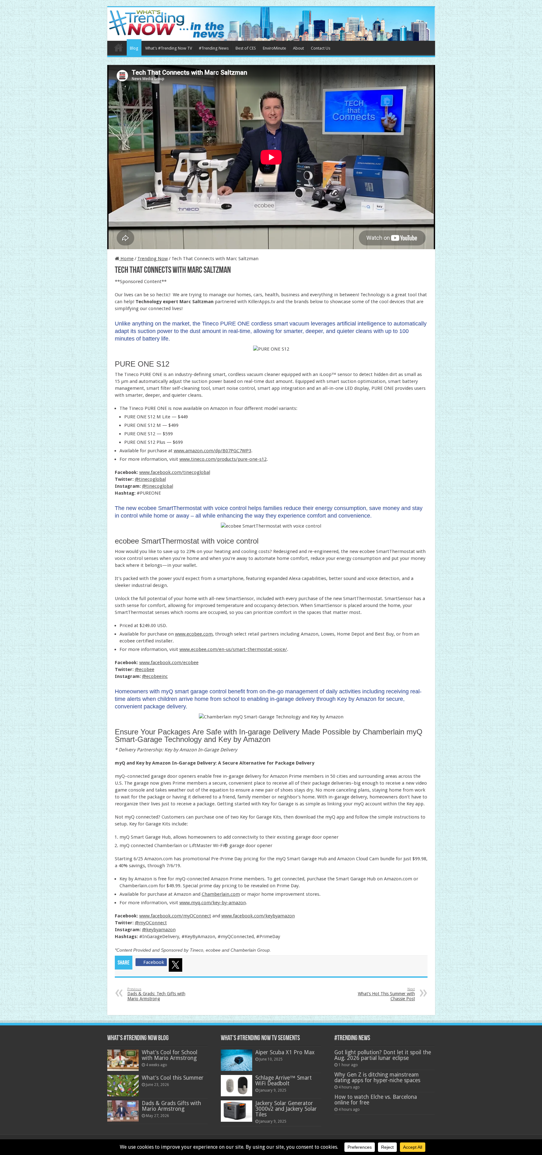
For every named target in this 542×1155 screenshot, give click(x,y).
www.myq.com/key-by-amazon (212, 902)
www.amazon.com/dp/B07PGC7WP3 (212, 451)
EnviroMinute (274, 48)
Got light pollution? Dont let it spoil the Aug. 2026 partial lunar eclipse (382, 1055)
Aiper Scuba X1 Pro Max (285, 1052)
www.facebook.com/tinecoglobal (174, 472)
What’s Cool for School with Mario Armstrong (169, 1055)
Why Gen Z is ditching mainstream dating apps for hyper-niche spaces (377, 1077)
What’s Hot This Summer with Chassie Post (386, 994)
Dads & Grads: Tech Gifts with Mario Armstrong (156, 994)
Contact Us (320, 48)
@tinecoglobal (150, 479)
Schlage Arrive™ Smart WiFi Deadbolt (283, 1081)
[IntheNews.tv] (271, 22)
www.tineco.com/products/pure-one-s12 (223, 459)
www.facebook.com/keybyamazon (258, 916)
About (298, 48)
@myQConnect (151, 923)
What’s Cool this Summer (173, 1078)
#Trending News (214, 48)
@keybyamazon (159, 929)
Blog (134, 48)
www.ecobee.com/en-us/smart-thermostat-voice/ (233, 649)
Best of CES (246, 48)
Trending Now (152, 258)
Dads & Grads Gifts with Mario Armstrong (171, 1106)
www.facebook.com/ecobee (169, 662)
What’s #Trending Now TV (168, 48)
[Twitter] (176, 966)
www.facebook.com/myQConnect (175, 916)
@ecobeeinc (155, 676)
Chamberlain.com (221, 894)
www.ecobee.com (194, 634)
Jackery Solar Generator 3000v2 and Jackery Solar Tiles (286, 1109)
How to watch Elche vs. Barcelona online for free (375, 1100)
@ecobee (144, 669)
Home (118, 47)
